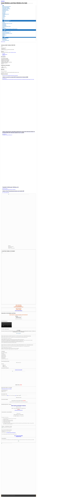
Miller (3, 19)
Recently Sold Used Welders (5, 7)
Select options (6, 188)
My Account (3, 13)
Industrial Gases (4, 25)
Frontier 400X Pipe (4, 39)
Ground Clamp (12, 52)
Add (4, 30)
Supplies (3, 27)
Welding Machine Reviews (5, 10)
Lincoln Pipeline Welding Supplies (6, 26)
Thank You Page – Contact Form (6, 8)
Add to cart (2, 51)
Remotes (3, 35)
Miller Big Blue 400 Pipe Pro (7, 20)
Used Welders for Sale (5, 9)
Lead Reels (3, 22)
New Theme (3, 12)
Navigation (3, 1)
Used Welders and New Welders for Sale (14, 3)
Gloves (5, 37)
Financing (3, 15)
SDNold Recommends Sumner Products (7, 33)
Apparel (3, 36)
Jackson (15, 52)
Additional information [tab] (4, 54)
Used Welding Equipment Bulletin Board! (11, 432)
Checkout (3, 17)
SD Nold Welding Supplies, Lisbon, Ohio (7, 23)
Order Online (4, 16)
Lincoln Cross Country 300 (5, 32)
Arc (8, 52)
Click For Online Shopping (18, 310)
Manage (5, 29)
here (15, 395)
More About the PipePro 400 (18, 410)
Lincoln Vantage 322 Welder (5, 40)
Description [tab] (3, 53)
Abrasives (3, 34)
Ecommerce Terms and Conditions (6, 6)
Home (3, 5)
